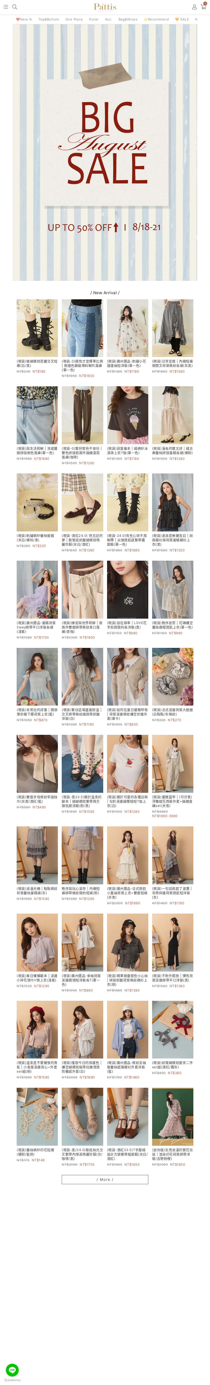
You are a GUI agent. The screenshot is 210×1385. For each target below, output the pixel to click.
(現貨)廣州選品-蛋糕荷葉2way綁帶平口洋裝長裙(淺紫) (36, 627)
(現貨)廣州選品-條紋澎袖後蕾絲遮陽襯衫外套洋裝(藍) (126, 1067)
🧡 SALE (182, 19)
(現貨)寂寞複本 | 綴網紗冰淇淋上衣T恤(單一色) (127, 450)
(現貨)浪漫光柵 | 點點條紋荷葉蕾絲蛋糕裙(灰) (37, 890)
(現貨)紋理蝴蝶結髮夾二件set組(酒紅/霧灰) (172, 1065)
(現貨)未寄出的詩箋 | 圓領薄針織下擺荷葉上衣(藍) (37, 712)
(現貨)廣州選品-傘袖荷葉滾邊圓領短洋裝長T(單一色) (81, 980)
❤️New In (24, 19)
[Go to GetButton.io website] (12, 1379)
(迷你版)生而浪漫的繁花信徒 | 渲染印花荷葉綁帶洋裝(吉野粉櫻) (172, 1154)
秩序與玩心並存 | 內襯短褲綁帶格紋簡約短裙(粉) (81, 890)
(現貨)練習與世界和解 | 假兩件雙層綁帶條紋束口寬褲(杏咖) (82, 627)
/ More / (105, 1179)
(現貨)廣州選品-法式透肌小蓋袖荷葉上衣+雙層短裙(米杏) (127, 892)
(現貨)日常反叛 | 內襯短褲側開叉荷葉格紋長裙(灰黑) (172, 363)
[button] (6, 7)
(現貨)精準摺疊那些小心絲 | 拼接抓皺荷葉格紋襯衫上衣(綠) (127, 980)
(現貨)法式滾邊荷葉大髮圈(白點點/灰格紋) (172, 712)
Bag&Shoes (128, 19)
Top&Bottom (48, 19)
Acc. (108, 19)
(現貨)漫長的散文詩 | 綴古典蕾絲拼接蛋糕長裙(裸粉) (172, 450)
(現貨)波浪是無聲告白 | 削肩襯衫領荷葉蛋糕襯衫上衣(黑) (172, 539)
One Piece (74, 19)
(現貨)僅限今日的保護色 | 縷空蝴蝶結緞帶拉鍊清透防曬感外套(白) (81, 1067)
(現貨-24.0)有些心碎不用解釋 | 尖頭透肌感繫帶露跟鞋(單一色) (127, 539)
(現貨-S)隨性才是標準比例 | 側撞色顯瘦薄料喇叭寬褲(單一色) (82, 365)
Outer (94, 19)
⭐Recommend (156, 19)
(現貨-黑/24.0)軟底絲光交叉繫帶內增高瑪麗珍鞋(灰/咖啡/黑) (82, 1154)
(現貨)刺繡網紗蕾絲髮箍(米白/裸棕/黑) (35, 537)
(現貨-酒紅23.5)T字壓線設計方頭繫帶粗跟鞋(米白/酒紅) (127, 1154)
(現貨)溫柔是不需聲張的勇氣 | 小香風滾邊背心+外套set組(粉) (37, 1067)
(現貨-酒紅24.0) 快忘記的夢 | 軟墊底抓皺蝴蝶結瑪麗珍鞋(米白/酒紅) (82, 539)
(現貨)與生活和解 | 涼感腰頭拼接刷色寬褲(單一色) (37, 450)
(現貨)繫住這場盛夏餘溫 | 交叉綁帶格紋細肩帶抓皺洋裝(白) (81, 714)
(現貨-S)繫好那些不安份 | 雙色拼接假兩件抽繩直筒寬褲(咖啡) (82, 452)
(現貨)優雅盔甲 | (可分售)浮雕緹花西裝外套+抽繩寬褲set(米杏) (172, 801)
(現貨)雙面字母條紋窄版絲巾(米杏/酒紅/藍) (37, 799)
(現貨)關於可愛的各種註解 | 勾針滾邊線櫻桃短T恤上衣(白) (127, 801)
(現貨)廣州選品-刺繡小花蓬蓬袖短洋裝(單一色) (126, 363)
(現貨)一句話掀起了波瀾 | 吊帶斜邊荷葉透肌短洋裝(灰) (172, 892)
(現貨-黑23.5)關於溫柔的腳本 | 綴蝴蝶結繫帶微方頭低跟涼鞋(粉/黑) (82, 801)
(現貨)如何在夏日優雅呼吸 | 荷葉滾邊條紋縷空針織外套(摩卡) (127, 714)
